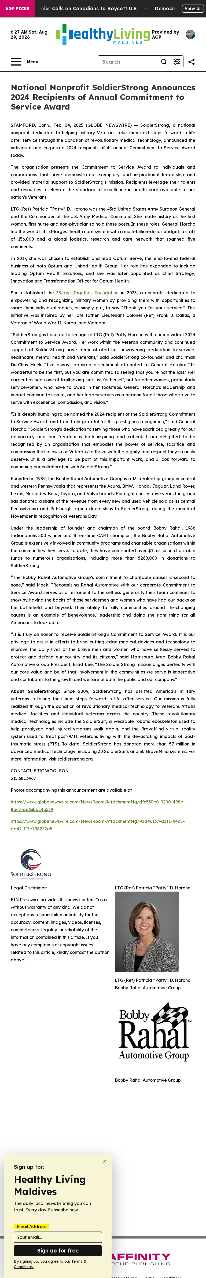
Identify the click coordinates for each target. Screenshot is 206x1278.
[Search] (163, 62)
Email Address (31, 1226)
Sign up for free (58, 1250)
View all (193, 8)
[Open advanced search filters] (176, 62)
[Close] (104, 1161)
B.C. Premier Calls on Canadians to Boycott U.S (79, 8)
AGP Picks (17, 8)
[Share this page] (191, 61)
